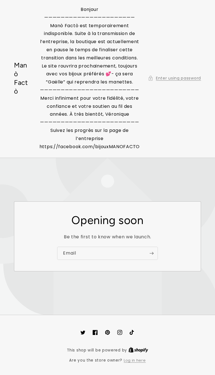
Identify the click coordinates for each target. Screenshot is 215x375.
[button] (174, 78)
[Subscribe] (151, 253)
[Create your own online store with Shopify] (138, 350)
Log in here (135, 360)
